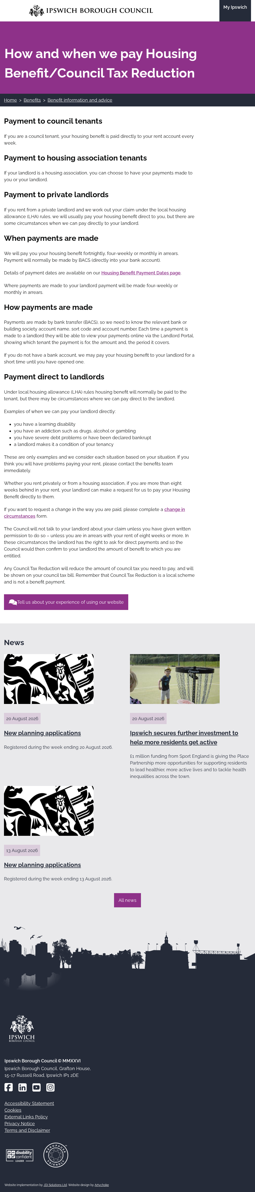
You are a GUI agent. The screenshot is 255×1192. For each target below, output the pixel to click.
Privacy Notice (19, 1123)
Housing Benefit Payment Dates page (141, 272)
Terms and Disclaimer (27, 1130)
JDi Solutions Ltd (55, 1185)
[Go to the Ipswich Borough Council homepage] (91, 11)
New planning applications (42, 733)
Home (10, 100)
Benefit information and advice (80, 100)
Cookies (12, 1110)
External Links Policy (26, 1116)
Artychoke (102, 1185)
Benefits (32, 100)
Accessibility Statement (29, 1103)
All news (127, 900)
